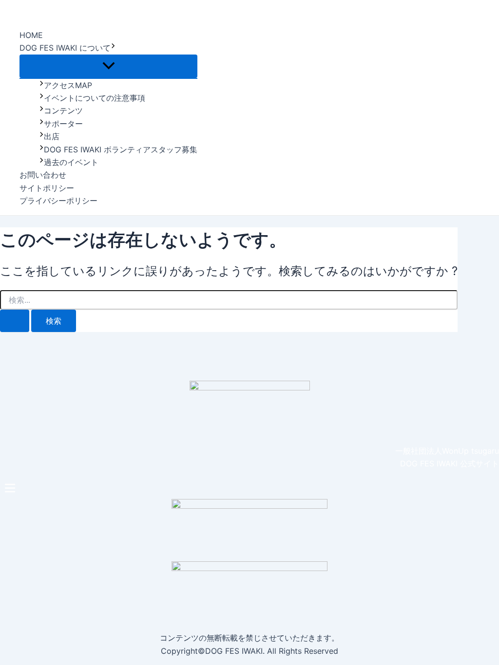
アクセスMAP (68, 85)
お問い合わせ (42, 175)
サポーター (63, 124)
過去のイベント (71, 162)
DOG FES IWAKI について (65, 48)
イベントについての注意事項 (94, 98)
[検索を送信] (14, 321)
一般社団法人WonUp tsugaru (447, 451)
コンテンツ (63, 110)
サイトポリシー (46, 188)
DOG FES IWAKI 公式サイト (449, 463)
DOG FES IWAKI (47, 10)
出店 (51, 136)
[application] (113, 47)
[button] (249, 488)
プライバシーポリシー (58, 200)
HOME (31, 35)
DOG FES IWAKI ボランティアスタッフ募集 (120, 149)
